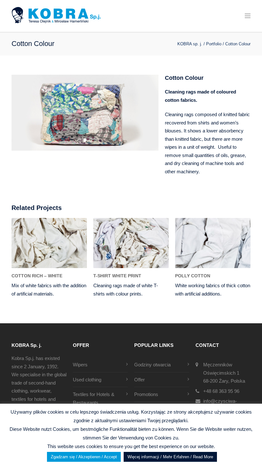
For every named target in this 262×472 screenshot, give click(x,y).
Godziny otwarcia (152, 364)
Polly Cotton (192, 275)
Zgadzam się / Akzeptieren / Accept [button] (84, 456)
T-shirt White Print (117, 275)
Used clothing (87, 379)
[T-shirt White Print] (131, 243)
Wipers (80, 364)
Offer (139, 379)
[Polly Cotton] (212, 243)
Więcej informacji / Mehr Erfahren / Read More (170, 456)
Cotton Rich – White (37, 275)
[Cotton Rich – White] (49, 243)
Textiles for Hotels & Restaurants (93, 398)
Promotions (146, 394)
